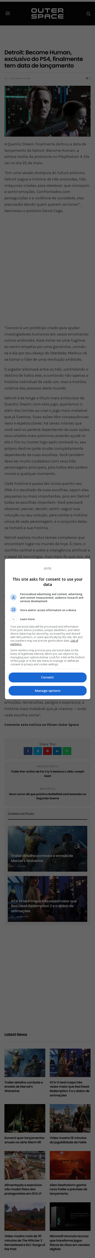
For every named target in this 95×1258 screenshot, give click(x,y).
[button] (47, 619)
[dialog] (47, 629)
